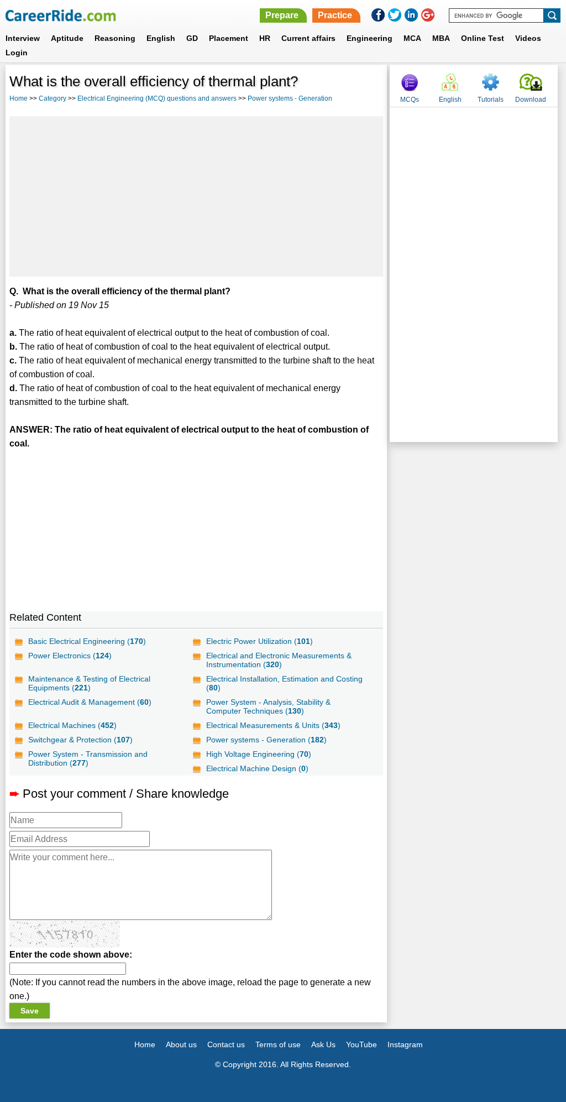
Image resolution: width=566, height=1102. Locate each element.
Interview (23, 38)
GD (192, 38)
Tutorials (491, 99)
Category (52, 98)
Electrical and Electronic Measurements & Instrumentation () (279, 660)
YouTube (361, 1044)
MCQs (409, 99)
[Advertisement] (196, 196)
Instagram (405, 1044)
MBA (441, 38)
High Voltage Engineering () (258, 754)
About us (181, 1044)
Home (18, 98)
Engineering (369, 38)
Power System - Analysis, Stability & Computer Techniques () (268, 706)
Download (530, 99)
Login (17, 52)
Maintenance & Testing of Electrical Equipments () (89, 683)
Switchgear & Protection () (80, 739)
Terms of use (278, 1044)
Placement (228, 38)
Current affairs (308, 38)
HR (264, 38)
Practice (335, 15)
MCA (412, 38)
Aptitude (67, 38)
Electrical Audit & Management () (89, 702)
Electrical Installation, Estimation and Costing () (284, 683)
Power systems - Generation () (266, 739)
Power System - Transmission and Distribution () (88, 758)
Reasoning (115, 38)
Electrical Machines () (72, 725)
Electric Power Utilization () (259, 641)
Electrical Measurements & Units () (273, 725)
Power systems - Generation (290, 98)
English (160, 38)
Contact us (226, 1044)
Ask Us (323, 1044)
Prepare (281, 15)
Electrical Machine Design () (257, 768)
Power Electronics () (70, 655)
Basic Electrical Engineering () (87, 641)
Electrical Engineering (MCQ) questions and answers (157, 98)
